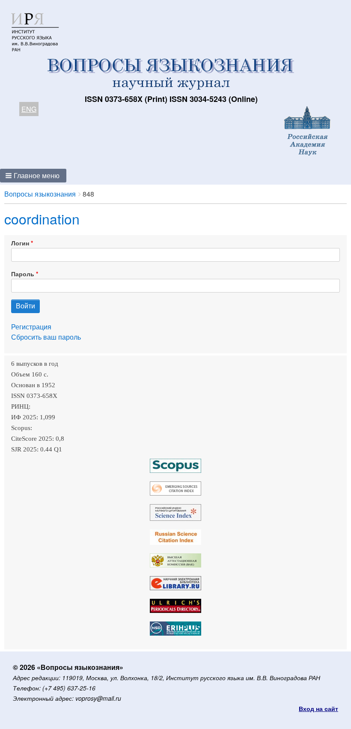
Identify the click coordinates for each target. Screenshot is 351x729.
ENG (28, 109)
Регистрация (31, 327)
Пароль (22, 273)
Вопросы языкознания (40, 194)
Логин (20, 243)
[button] (33, 175)
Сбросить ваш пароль (46, 337)
